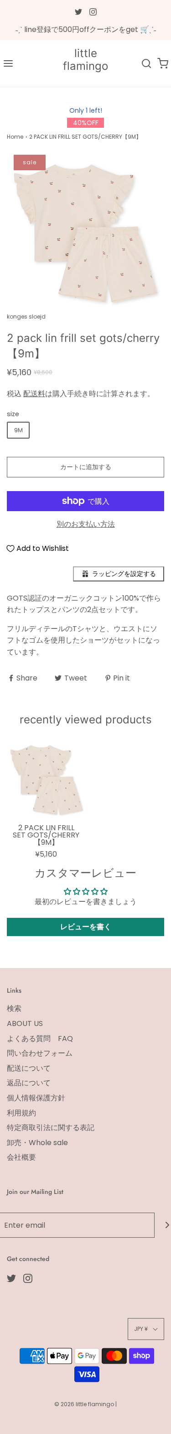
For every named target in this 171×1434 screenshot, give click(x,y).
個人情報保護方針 (36, 1098)
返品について (29, 1083)
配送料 (34, 393)
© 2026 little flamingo (84, 1404)
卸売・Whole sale (37, 1142)
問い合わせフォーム (40, 1053)
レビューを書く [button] (85, 926)
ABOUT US (25, 1023)
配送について (29, 1068)
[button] (85, 233)
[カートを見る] (163, 63)
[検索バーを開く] (146, 63)
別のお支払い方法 (86, 524)
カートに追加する (85, 466)
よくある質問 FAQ (40, 1038)
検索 (14, 1008)
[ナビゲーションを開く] (8, 63)
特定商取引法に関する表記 (50, 1127)
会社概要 (21, 1157)
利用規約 (21, 1113)
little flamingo (85, 60)
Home (15, 137)
